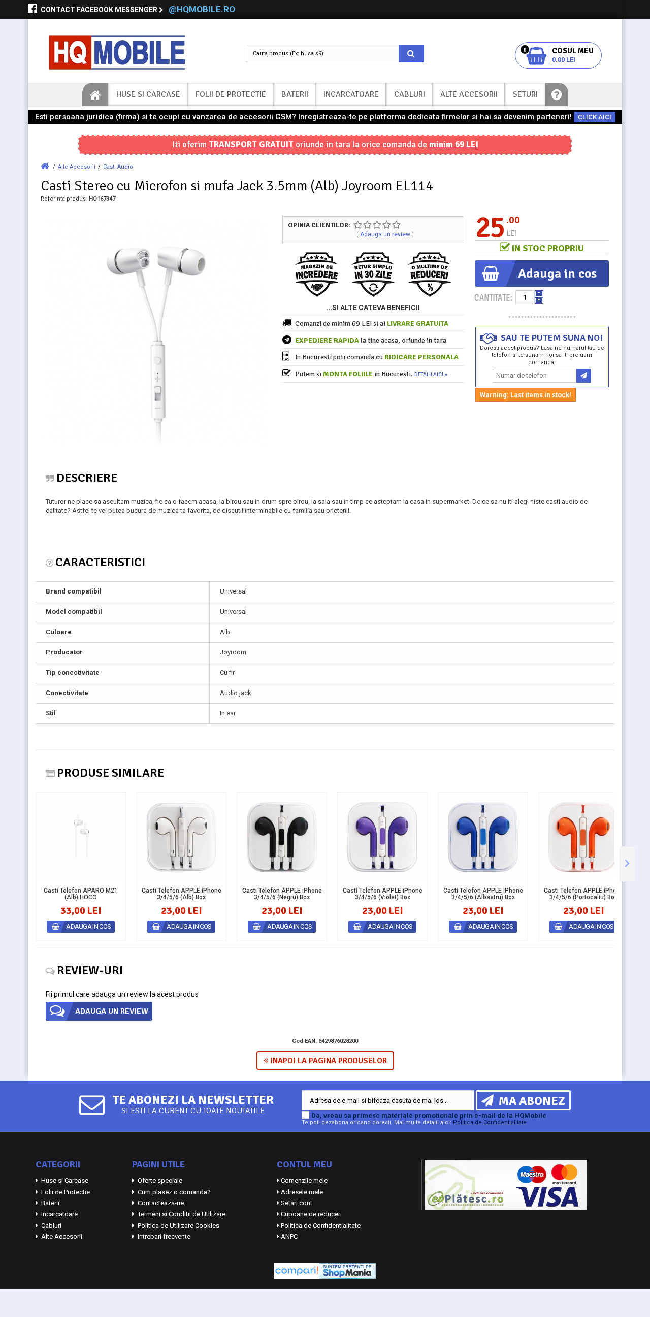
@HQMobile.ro (202, 9)
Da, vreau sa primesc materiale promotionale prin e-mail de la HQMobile (428, 1116)
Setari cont (296, 1203)
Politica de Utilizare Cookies (177, 1225)
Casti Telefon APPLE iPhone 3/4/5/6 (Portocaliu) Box (584, 894)
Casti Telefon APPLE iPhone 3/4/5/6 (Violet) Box (382, 894)
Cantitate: (493, 297)
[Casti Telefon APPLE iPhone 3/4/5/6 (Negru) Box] (282, 837)
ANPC (289, 1236)
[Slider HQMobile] (627, 864)
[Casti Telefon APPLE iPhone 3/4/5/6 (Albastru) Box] (483, 837)
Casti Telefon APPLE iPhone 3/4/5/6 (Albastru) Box (483, 894)
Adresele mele (302, 1192)
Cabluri (409, 94)
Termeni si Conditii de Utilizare (180, 1214)
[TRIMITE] (583, 376)
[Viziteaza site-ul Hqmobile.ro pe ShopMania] (347, 1270)
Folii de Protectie (231, 94)
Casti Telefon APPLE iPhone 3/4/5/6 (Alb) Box (181, 894)
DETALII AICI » (430, 374)
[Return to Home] (45, 166)
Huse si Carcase (148, 94)
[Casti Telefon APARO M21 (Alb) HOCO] (80, 837)
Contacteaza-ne (160, 1203)
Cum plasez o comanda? (173, 1192)
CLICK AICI (594, 117)
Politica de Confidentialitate (490, 1122)
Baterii (294, 94)
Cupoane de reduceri (311, 1214)
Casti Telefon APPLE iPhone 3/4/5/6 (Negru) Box (282, 894)
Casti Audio (118, 166)
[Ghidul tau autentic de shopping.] (296, 1270)
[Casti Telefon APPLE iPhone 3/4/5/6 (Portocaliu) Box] (583, 837)
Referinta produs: (64, 198)
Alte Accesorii (469, 94)
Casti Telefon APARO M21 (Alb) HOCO (81, 894)
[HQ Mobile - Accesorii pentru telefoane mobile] (127, 52)
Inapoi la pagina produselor (327, 1061)
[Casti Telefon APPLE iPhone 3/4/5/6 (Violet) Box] (382, 837)
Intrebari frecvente (163, 1236)
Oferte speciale (159, 1180)
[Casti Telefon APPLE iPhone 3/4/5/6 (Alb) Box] (181, 837)
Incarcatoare (351, 94)
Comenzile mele (304, 1180)
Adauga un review (385, 234)
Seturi (525, 94)
